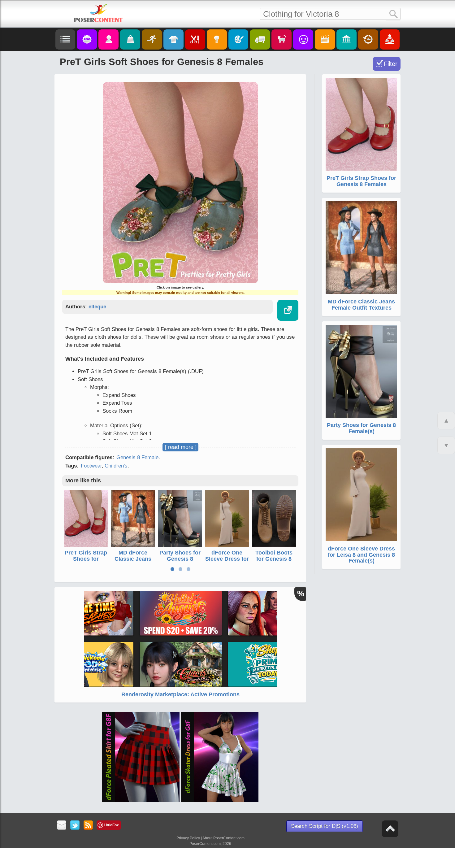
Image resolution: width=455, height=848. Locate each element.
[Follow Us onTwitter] (75, 825)
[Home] (98, 13)
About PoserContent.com (223, 838)
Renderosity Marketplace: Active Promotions (180, 694)
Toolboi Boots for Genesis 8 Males (273, 559)
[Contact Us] (62, 825)
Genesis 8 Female (137, 457)
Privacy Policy (188, 838)
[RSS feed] (88, 825)
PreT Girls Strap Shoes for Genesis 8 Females (86, 562)
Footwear (91, 466)
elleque (97, 307)
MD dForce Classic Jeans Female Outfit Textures (133, 562)
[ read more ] (181, 447)
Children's (116, 466)
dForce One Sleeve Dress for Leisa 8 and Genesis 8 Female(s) (361, 555)
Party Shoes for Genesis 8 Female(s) (180, 559)
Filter (390, 63)
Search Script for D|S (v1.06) (324, 826)
